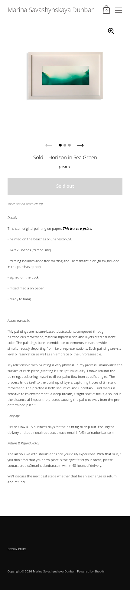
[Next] (81, 143)
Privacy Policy (17, 548)
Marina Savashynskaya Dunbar (51, 9)
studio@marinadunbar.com (40, 465)
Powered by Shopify (91, 571)
